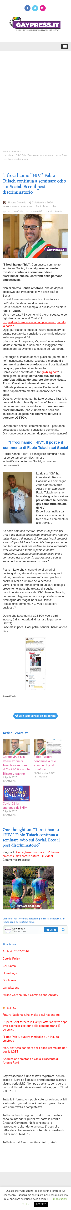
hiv (54, 206)
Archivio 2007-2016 (16, 951)
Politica (15, 206)
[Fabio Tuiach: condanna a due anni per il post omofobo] (48, 747)
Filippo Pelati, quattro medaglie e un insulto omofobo (31, 1039)
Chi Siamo (9, 966)
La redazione (11, 988)
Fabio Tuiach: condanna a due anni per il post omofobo (45, 763)
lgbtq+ (6, 211)
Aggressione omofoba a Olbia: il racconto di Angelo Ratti (31, 1061)
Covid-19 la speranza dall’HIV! (15, 805)
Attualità (7, 206)
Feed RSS (11, 1008)
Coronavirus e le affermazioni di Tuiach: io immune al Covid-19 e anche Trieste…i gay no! (16, 765)
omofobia (18, 211)
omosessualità (34, 211)
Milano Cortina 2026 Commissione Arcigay (30, 995)
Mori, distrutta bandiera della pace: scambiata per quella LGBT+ (35, 1050)
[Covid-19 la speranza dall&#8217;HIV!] (16, 793)
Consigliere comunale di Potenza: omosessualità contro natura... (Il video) (31, 854)
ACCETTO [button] (41, 1204)
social (49, 211)
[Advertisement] (35, 95)
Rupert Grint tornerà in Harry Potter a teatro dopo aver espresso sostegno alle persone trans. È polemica (35, 1026)
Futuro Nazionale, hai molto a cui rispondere (31, 1015)
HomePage (10, 973)
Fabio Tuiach (43, 206)
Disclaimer (9, 980)
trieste (58, 211)
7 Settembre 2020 (42, 202)
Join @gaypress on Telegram (37, 715)
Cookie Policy (11, 959)
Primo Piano (26, 206)
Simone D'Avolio (17, 202)
